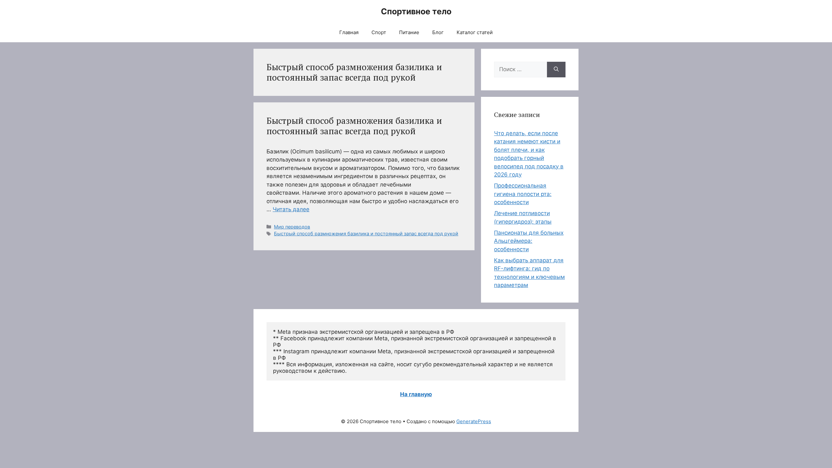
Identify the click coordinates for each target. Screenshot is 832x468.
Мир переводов (292, 226)
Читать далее (291, 209)
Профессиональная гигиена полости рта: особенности (523, 193)
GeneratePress (473, 421)
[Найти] (556, 69)
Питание (409, 32)
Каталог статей (475, 32)
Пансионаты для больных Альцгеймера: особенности (529, 241)
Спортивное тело (416, 11)
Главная (348, 32)
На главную (416, 394)
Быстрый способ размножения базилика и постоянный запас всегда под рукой (354, 126)
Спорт (378, 32)
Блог (438, 32)
